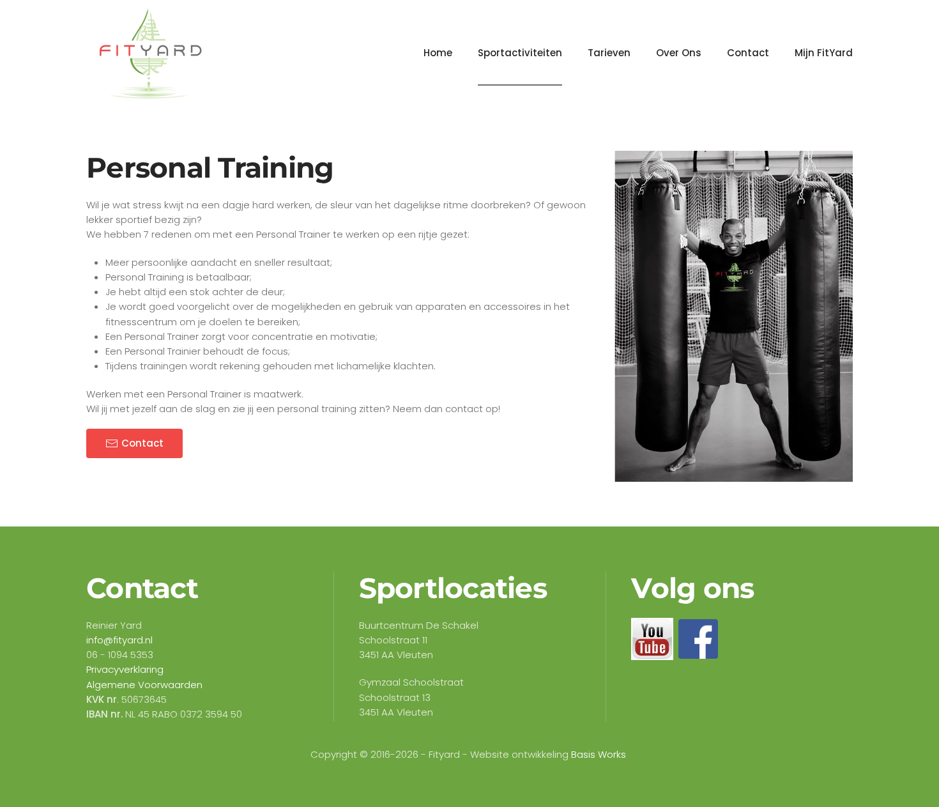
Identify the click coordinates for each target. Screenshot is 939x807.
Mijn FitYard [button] (824, 52)
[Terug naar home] (150, 53)
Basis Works (598, 754)
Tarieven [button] (609, 52)
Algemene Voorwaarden (144, 684)
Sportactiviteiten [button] (520, 52)
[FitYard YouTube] (652, 638)
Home (438, 52)
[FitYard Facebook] (698, 638)
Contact (748, 52)
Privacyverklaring (125, 669)
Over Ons (678, 52)
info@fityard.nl (119, 640)
